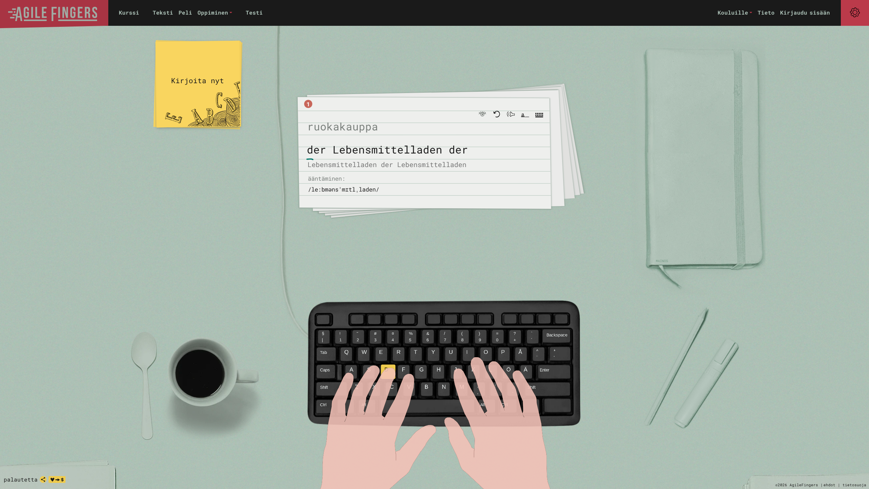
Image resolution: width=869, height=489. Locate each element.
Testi (254, 12)
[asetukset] (855, 12)
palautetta (21, 479)
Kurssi (129, 12)
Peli (185, 12)
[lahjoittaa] (57, 479)
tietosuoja (854, 484)
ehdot (829, 484)
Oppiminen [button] (213, 12)
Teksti (163, 12)
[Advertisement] (703, 156)
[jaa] (43, 479)
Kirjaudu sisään (805, 12)
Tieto (766, 12)
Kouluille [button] (733, 12)
